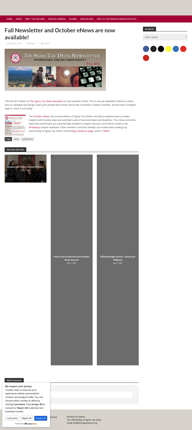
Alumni (73, 19)
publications (27, 139)
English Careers (56, 19)
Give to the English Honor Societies (116, 19)
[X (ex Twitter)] (153, 49)
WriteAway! (35, 127)
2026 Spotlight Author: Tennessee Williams (117, 258)
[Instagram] (161, 49)
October (41, 116)
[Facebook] (146, 49)
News (19, 19)
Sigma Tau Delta (93, 419)
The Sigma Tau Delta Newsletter (47, 101)
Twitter (106, 131)
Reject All (26, 418)
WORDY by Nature (76, 416)
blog (73, 131)
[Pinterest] (146, 58)
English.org (86, 19)
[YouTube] (183, 49)
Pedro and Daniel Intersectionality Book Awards (72, 258)
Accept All (41, 418)
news (16, 139)
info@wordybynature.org (85, 422)
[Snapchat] (168, 49)
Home (9, 19)
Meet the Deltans (35, 19)
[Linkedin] (176, 49)
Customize (12, 418)
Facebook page (85, 131)
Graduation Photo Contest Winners (25, 166)
